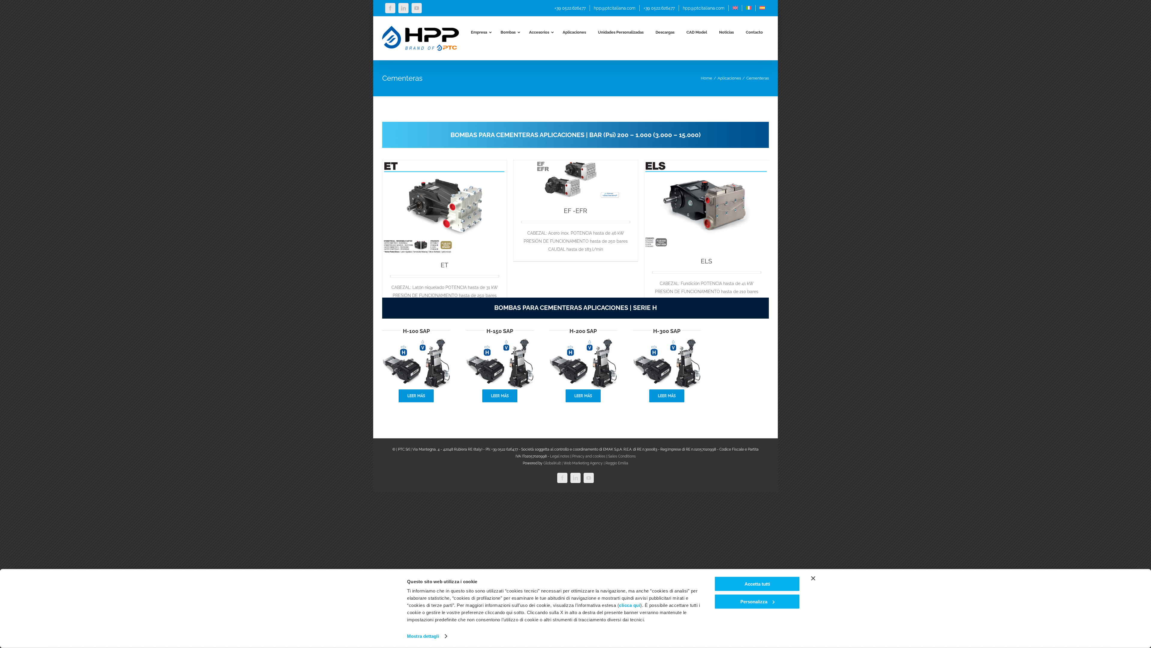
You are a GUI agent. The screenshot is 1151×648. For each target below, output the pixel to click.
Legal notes (560, 456)
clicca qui (629, 605)
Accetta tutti (757, 583)
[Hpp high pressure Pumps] (416, 340)
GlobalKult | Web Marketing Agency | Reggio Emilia (585, 463)
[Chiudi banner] (813, 578)
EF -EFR (575, 210)
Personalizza (753, 601)
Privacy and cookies (588, 456)
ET (444, 265)
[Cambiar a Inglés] (735, 8)
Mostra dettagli (423, 636)
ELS (706, 261)
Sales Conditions (622, 456)
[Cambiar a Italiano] (748, 8)
